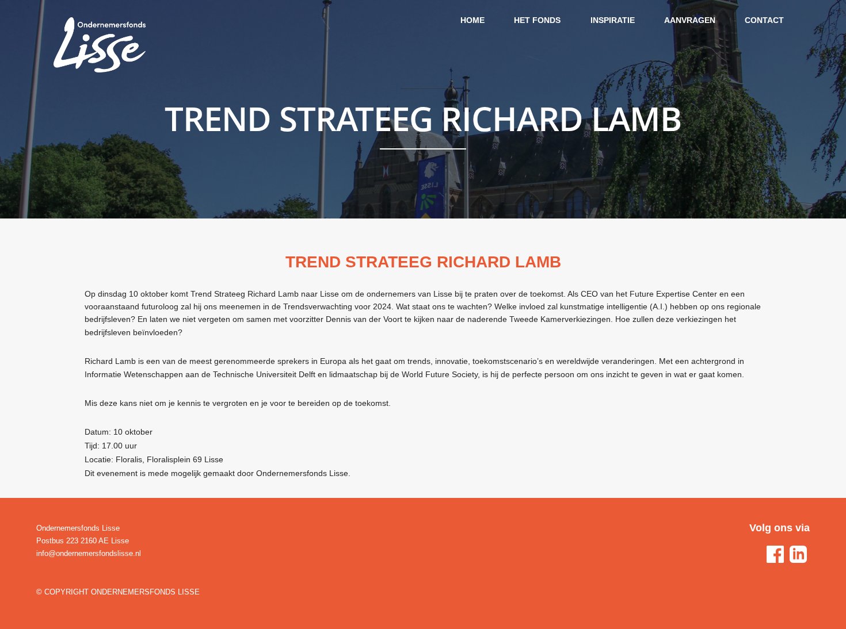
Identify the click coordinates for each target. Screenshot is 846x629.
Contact (764, 20)
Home (472, 20)
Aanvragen (689, 20)
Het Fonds (537, 20)
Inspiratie (612, 20)
